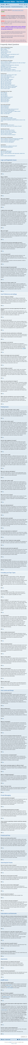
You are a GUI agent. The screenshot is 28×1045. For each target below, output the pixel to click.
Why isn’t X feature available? (6, 152)
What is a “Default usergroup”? (6, 112)
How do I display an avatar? (6, 68)
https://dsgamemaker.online (17, 10)
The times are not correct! (5, 63)
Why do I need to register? (5, 48)
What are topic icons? (5, 101)
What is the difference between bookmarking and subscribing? (12, 138)
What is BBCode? (4, 92)
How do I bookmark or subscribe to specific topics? (10, 139)
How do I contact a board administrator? (8, 155)
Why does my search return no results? (8, 131)
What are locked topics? (5, 100)
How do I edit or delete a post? (6, 75)
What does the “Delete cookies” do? (7, 57)
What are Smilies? (4, 94)
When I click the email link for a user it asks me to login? (11, 70)
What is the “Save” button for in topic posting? (9, 86)
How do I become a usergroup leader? (8, 110)
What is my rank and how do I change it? (8, 69)
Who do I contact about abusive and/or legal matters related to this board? (13, 154)
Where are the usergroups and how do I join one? (10, 109)
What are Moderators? (5, 106)
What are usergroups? (5, 107)
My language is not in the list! (6, 66)
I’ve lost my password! (5, 55)
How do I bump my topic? (5, 88)
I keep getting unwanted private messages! (8, 118)
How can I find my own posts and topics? (8, 134)
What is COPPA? (4, 49)
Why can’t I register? (4, 50)
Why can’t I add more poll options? (7, 79)
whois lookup (4, 1009)
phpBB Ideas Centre (6, 996)
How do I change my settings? (6, 61)
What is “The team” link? (5, 113)
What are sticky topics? (5, 99)
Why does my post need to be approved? (8, 87)
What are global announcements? (7, 97)
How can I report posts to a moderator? (8, 85)
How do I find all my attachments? (7, 147)
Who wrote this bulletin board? (6, 151)
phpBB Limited (9, 985)
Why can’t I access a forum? (6, 81)
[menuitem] (3, 4)
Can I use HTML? (4, 93)
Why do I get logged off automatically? (7, 56)
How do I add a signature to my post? (7, 77)
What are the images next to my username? (9, 67)
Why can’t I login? (4, 53)
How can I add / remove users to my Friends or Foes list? (11, 126)
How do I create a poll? (5, 78)
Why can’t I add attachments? (6, 82)
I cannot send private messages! (7, 117)
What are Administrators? (5, 105)
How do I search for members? (6, 133)
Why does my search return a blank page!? (8, 132)
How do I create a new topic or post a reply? (9, 74)
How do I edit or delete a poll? (6, 80)
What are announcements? (6, 98)
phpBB (23, 348)
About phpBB (10, 987)
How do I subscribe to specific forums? (8, 140)
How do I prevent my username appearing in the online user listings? (13, 62)
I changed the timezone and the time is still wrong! (10, 65)
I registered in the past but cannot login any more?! (10, 54)
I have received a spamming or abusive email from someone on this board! (13, 120)
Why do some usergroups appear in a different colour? (10, 111)
